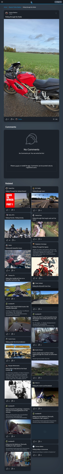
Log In (17, 166)
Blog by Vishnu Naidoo (15, 7)
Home (5, 7)
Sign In (59, 2)
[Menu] (56, 13)
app (29, 166)
